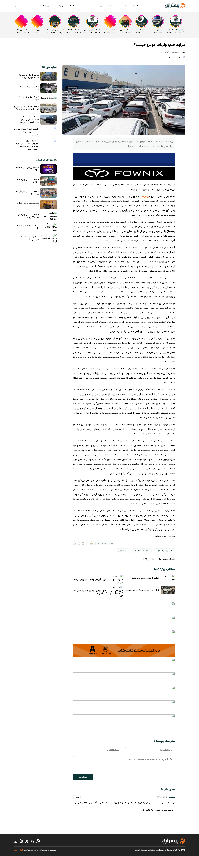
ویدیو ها (124, 6)
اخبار (138, 6)
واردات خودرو (122, 550)
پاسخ (76, 797)
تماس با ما (47, 6)
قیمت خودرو (89, 6)
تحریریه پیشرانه (174, 58)
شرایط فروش (74, 6)
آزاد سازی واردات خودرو (164, 550)
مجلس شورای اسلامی (141, 550)
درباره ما (60, 6)
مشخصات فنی (106, 6)
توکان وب (18, 850)
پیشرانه (145, 196)
